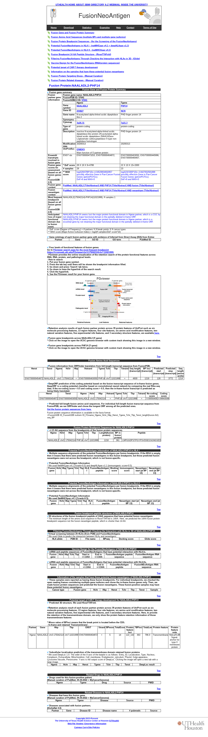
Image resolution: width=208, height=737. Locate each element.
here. (157, 333)
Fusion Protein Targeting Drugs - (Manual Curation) (77, 76)
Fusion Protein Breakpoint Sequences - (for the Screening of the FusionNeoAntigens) (94, 41)
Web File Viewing (75, 724)
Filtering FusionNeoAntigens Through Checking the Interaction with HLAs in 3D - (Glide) (95, 58)
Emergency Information (95, 724)
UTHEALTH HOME (65, 4)
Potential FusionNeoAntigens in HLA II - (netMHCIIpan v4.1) (81, 50)
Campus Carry (81, 727)
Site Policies (94, 727)
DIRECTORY (97, 4)
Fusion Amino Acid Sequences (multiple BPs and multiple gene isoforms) (88, 37)
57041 (84, 100)
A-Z (107, 4)
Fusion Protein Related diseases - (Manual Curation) (77, 80)
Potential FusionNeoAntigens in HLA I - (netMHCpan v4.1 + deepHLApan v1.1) (90, 45)
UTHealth (114, 721)
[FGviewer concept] (104, 323)
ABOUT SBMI (83, 4)
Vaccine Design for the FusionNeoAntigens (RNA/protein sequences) (85, 63)
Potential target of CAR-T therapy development (74, 67)
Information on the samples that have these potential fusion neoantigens (87, 71)
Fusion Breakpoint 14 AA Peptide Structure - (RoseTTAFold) (81, 54)
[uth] (191, 725)
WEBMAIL (114, 4)
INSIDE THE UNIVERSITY (134, 4)
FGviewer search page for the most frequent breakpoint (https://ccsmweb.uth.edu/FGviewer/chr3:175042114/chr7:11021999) (80, 251)
